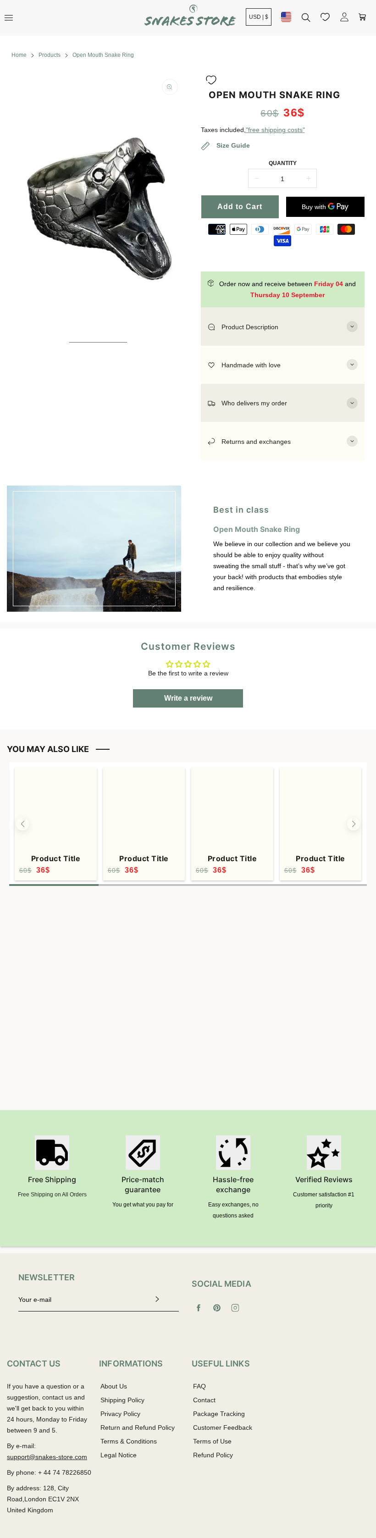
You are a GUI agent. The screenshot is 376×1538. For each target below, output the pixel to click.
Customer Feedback (222, 1427)
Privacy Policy (120, 1413)
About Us (113, 1386)
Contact (204, 1400)
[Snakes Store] (190, 17)
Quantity (283, 163)
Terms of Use (212, 1441)
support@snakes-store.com (47, 1457)
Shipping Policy (122, 1400)
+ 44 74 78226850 (64, 1472)
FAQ (199, 1386)
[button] (211, 80)
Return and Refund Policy (137, 1427)
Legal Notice (118, 1455)
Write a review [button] (188, 698)
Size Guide (232, 145)
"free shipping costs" (275, 129)
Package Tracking (219, 1413)
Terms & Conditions (128, 1441)
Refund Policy (213, 1455)
